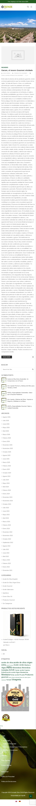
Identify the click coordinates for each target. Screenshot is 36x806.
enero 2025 (6, 469)
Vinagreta (16, 679)
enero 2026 (6, 441)
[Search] (32, 369)
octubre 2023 (7, 504)
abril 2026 (6, 431)
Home (16, 29)
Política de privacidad (9, 743)
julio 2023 (6, 507)
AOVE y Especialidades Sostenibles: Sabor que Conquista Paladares (19, 393)
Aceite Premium (9, 665)
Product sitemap (6, 765)
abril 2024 (6, 486)
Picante (22, 675)
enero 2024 (6, 493)
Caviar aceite (19, 670)
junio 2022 (6, 553)
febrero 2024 (7, 490)
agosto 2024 (6, 476)
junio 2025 (6, 459)
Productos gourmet (20, 73)
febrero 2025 (7, 466)
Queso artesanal (15, 677)
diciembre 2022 (7, 532)
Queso (10, 677)
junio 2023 (6, 511)
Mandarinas (24, 672)
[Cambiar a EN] (16, 801)
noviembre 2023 (8, 500)
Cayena (27, 670)
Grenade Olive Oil (16, 792)
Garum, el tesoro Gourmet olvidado (17, 70)
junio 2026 (6, 424)
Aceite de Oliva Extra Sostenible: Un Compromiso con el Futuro (17, 380)
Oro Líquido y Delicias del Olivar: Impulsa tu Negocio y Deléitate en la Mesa (20, 400)
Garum (7, 75)
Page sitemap (5, 760)
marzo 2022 (6, 560)
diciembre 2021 (7, 570)
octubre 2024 (7, 473)
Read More (6, 357)
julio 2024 (6, 480)
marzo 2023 (6, 521)
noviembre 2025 (8, 448)
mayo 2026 (6, 427)
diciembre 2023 (7, 497)
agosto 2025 (6, 455)
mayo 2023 (6, 514)
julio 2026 (6, 420)
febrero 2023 (7, 525)
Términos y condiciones (10, 750)
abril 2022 (6, 556)
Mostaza (5, 674)
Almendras (16, 668)
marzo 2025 (6, 462)
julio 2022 (6, 549)
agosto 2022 (6, 546)
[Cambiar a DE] (20, 801)
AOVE (11, 670)
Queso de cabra (23, 677)
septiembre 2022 (8, 542)
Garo (3, 75)
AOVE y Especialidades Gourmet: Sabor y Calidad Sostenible (19, 407)
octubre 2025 (7, 452)
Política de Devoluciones (8, 781)
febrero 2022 (7, 563)
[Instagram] (3, 654)
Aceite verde (19, 665)
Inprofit (23, 795)
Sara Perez (6, 73)
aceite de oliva (7, 663)
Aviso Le (4, 771)
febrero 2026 (7, 438)
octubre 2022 (7, 539)
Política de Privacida (7, 776)
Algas (3, 668)
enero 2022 (6, 567)
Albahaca (27, 665)
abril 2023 (6, 518)
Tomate (8, 680)
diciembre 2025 (7, 445)
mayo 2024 (6, 483)
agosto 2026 (6, 417)
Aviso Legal (6, 740)
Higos (18, 672)
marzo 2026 (6, 434)
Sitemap (3, 755)
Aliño (9, 667)
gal (7, 771)
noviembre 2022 (8, 535)
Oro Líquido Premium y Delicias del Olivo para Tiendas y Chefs (20, 386)
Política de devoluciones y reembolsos (15, 747)
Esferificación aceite (8, 672)
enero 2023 (6, 528)
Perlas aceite (14, 675)
